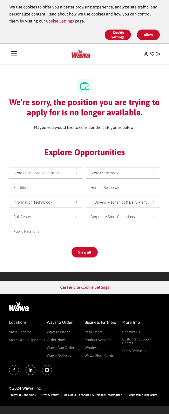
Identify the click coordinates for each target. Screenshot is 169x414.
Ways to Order (58, 332)
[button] (146, 54)
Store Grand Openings (27, 340)
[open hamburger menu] (14, 54)
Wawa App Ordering (63, 347)
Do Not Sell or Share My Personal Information (93, 394)
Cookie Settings (60, 21)
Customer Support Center (136, 341)
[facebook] (14, 370)
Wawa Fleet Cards (99, 355)
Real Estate (93, 332)
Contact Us (131, 332)
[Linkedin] (30, 370)
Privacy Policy (50, 394)
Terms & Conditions (23, 394)
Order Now (56, 340)
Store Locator (20, 332)
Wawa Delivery (59, 355)
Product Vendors (97, 340)
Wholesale (93, 347)
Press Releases (134, 351)
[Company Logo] (81, 53)
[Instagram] (47, 370)
